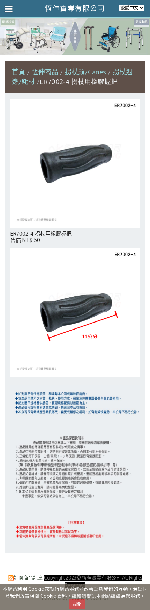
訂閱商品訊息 (28, 578)
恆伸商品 (46, 72)
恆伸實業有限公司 (75, 8)
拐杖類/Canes (85, 72)
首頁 (18, 72)
